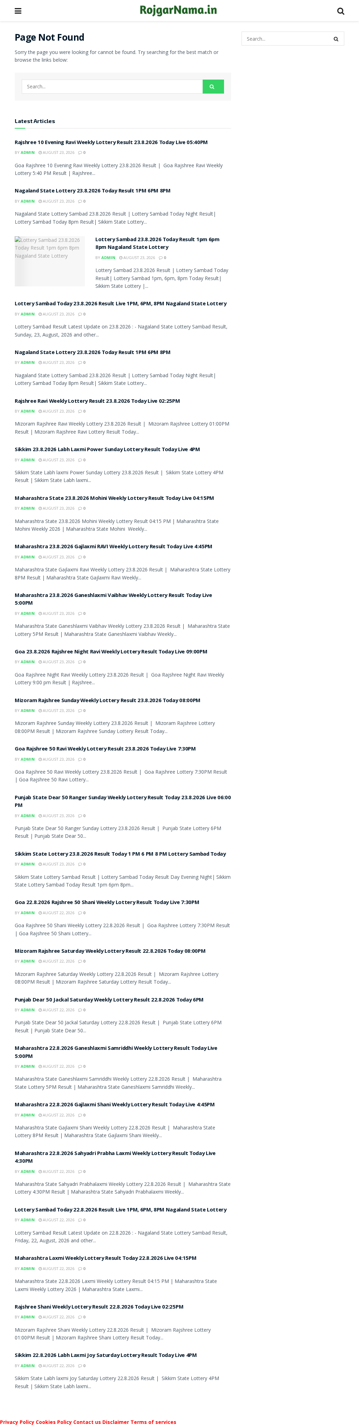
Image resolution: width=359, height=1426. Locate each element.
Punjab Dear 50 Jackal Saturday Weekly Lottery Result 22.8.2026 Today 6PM (109, 1000)
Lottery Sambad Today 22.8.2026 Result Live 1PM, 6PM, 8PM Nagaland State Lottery (120, 1210)
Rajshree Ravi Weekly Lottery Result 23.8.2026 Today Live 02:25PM (97, 401)
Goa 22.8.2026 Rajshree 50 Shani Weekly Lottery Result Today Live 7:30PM (107, 903)
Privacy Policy (17, 1422)
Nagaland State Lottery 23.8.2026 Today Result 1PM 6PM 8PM (93, 191)
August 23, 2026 (58, 152)
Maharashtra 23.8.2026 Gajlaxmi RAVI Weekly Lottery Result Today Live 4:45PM (113, 547)
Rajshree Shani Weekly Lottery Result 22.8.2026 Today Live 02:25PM (99, 1307)
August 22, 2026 (58, 912)
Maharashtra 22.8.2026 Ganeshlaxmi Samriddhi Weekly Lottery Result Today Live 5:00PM (116, 1052)
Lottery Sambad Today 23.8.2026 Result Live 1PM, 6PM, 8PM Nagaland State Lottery (120, 304)
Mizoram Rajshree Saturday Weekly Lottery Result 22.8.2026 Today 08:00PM (110, 951)
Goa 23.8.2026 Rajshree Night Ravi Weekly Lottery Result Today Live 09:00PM (111, 652)
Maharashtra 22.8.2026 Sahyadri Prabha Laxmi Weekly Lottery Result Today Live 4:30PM (115, 1157)
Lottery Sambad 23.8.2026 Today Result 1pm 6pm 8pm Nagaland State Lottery (157, 244)
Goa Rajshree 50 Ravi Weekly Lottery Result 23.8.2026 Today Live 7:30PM (105, 749)
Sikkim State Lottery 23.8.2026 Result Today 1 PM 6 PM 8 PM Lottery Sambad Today (120, 854)
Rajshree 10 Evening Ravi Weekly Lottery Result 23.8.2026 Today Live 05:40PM (111, 143)
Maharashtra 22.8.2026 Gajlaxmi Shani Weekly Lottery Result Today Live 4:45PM (115, 1105)
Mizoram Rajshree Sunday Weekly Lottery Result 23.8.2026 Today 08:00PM (108, 701)
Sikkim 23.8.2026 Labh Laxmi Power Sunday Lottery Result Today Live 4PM (107, 450)
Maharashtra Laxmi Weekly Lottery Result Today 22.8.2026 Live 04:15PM (105, 1258)
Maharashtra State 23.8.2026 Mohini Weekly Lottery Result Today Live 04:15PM (114, 498)
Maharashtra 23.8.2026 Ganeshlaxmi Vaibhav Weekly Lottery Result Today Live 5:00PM (113, 599)
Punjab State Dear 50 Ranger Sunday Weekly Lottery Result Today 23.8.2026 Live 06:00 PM (123, 802)
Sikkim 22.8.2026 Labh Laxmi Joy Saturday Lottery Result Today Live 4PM (106, 1355)
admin (28, 152)
